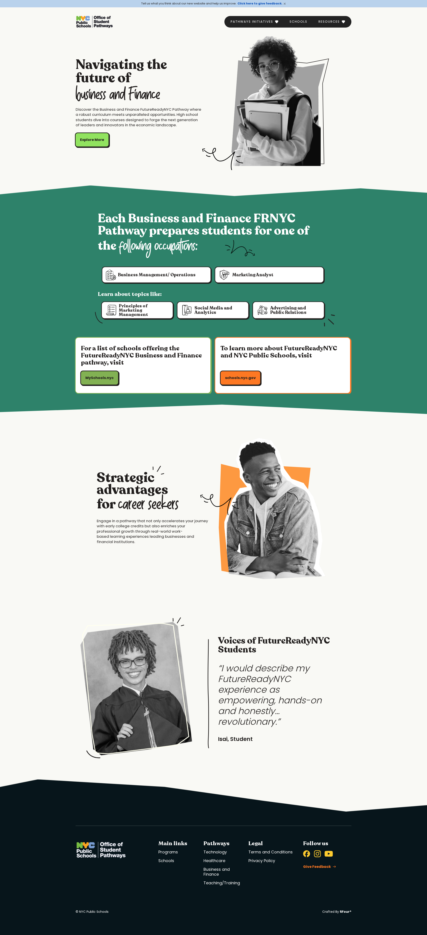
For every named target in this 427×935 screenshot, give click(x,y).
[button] (254, 21)
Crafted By (336, 912)
